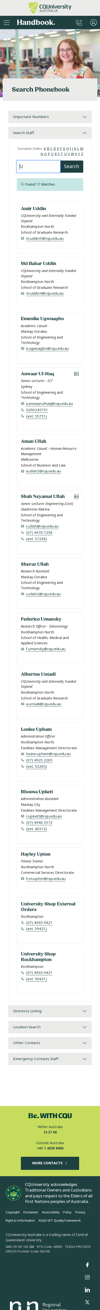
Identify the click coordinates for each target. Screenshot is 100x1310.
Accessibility (50, 1212)
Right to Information (20, 1220)
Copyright (13, 1212)
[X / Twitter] (87, 1302)
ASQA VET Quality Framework (60, 1220)
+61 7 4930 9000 (50, 1148)
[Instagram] (87, 1277)
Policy (67, 1212)
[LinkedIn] (87, 1289)
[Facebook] (87, 1264)
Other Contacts (26, 1043)
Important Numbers (31, 116)
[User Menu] (93, 22)
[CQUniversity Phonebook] (79, 22)
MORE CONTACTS (47, 1163)
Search (71, 166)
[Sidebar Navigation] (6, 22)
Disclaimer (30, 1212)
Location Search (27, 1027)
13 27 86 (50, 1132)
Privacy (80, 1212)
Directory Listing (27, 1011)
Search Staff (23, 133)
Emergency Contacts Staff (35, 1059)
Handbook (36, 22)
